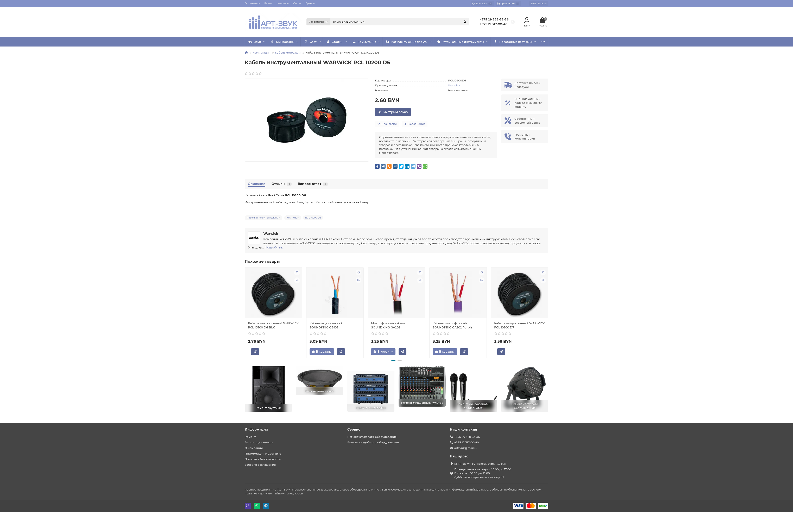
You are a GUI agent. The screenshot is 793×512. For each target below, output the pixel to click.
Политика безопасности (263, 459)
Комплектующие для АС (409, 41)
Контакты (283, 3)
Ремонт (268, 3)
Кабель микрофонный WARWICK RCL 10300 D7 (519, 325)
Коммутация (367, 41)
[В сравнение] (297, 280)
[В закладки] (297, 272)
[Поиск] (465, 22)
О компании (252, 3)
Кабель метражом (288, 52)
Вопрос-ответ (312, 184)
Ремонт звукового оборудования (371, 436)
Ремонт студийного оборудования (373, 442)
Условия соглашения (260, 464)
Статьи (297, 3)
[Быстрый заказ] (255, 351)
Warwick (454, 85)
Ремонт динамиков (259, 442)
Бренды (310, 3)
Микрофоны (285, 41)
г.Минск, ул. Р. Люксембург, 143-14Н (480, 463)
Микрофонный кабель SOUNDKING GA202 (388, 325)
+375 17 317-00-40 (493, 24)
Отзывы (281, 184)
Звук (257, 41)
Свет (313, 41)
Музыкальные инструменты (463, 41)
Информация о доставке (263, 453)
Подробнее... (274, 247)
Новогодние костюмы (515, 41)
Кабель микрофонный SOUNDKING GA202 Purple (452, 325)
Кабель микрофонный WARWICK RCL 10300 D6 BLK (273, 325)
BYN (539, 3)
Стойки (337, 41)
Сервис (353, 429)
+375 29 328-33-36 (494, 19)
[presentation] (245, 312)
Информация (256, 429)
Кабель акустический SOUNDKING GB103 (326, 325)
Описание (256, 184)
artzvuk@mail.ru (465, 448)
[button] (393, 360)
